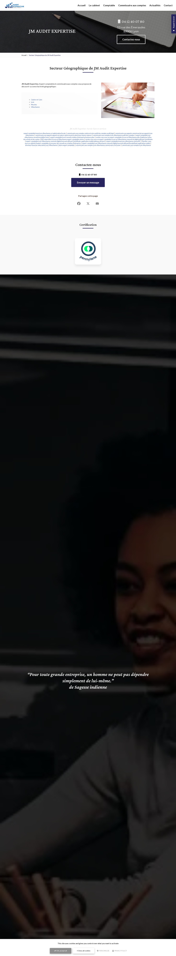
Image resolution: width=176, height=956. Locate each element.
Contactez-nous (131, 39)
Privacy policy (120, 951)
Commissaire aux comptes (132, 5)
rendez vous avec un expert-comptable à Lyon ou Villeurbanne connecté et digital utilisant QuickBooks (119, 139)
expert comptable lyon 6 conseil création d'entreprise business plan (72, 137)
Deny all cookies (84, 951)
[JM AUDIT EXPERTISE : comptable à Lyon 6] (15, 5)
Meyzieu (34, 105)
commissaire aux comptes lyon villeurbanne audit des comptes (113, 135)
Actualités (154, 5)
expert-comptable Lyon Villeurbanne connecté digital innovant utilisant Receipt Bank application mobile (116, 143)
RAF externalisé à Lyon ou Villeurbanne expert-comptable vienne (62, 139)
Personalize (104, 951)
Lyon (32, 102)
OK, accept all (61, 951)
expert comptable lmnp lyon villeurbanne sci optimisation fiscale (45, 133)
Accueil (81, 5)
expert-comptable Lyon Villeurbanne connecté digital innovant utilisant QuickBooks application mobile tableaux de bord (65, 141)
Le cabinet (94, 5)
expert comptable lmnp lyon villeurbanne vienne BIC (123, 141)
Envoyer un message (88, 182)
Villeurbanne (35, 107)
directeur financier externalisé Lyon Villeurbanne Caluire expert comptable (49, 145)
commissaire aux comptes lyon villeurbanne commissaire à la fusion (98, 145)
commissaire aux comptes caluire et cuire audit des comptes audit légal (90, 133)
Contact (168, 5)
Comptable (109, 5)
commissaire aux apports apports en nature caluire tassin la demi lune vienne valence (63, 135)
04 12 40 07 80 (132, 21)
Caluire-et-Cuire (36, 100)
